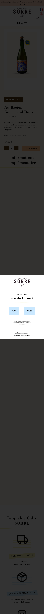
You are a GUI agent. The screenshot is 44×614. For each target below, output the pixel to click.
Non (29, 311)
